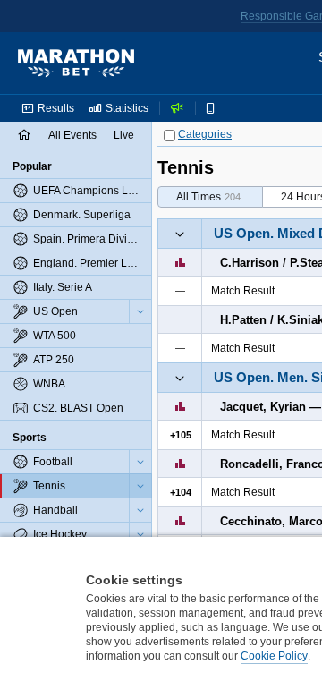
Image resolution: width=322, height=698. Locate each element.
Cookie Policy (274, 656)
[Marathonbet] (76, 63)
